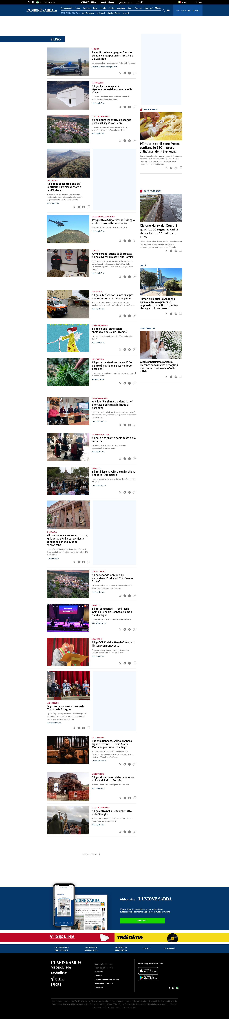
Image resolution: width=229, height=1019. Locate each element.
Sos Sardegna (88, 13)
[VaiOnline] (125, 2)
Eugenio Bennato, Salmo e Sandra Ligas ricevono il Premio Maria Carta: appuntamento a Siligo (112, 744)
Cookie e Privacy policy (104, 964)
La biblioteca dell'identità (121, 948)
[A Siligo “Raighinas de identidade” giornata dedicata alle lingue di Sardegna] (68, 411)
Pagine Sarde (169, 949)
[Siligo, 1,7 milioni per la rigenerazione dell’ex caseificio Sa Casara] (68, 95)
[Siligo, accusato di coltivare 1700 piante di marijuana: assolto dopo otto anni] (68, 372)
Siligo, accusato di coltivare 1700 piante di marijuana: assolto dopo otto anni (112, 365)
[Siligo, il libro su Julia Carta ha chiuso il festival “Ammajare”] (68, 481)
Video (77, 8)
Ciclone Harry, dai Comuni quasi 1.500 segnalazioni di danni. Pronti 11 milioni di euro (159, 231)
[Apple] (158, 970)
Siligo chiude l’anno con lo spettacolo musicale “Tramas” (110, 330)
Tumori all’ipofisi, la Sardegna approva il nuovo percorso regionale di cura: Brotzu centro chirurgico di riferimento (159, 303)
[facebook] (33, 2)
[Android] (158, 977)
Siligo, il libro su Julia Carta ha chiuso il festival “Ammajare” (113, 473)
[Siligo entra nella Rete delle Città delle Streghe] (68, 820)
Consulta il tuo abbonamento (61, 948)
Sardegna (87, 8)
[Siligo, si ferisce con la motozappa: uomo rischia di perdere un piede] (68, 304)
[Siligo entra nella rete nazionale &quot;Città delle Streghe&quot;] (68, 685)
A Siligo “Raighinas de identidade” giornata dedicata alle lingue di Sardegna (112, 404)
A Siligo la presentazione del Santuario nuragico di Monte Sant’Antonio (64, 187)
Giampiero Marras (99, 421)
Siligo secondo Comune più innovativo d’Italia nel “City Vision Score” (112, 578)
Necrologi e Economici (104, 968)
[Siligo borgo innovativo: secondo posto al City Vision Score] (68, 129)
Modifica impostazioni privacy (107, 980)
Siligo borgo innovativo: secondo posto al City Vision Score (111, 121)
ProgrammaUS (66, 8)
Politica (111, 8)
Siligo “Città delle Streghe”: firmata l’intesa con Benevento (113, 644)
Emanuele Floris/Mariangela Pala (104, 67)
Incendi (126, 13)
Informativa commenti (104, 983)
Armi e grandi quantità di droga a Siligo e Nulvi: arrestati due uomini (112, 255)
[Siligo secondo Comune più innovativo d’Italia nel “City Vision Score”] (68, 584)
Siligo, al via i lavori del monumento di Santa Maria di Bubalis (113, 779)
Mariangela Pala (98, 103)
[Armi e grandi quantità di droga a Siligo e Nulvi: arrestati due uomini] (68, 263)
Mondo (103, 8)
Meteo (158, 8)
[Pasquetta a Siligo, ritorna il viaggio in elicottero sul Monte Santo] (68, 229)
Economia (121, 8)
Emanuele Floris (98, 379)
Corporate (99, 987)
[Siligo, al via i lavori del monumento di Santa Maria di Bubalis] (68, 786)
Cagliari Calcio (113, 13)
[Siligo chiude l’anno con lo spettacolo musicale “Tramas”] (68, 338)
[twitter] (29, 2)
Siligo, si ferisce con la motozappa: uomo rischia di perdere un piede (112, 296)
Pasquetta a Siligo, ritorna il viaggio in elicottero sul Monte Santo (113, 221)
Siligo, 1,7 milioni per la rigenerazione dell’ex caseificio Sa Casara (112, 89)
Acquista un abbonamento (91, 948)
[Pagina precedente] (99, 854)
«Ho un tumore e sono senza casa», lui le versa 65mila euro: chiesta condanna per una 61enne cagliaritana (67, 540)
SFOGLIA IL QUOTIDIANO (187, 10)
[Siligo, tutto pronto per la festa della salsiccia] (68, 447)
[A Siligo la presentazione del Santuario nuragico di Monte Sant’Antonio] (68, 163)
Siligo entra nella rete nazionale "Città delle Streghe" (65, 708)
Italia (95, 8)
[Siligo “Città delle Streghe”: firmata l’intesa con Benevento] (68, 652)
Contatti (98, 976)
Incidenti (101, 13)
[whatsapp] (37, 2)
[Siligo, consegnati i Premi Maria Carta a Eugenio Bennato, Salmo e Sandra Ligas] (68, 618)
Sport (130, 8)
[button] (120, 73)
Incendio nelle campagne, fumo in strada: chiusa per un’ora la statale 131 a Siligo (112, 55)
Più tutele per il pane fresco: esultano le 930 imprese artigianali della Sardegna (160, 147)
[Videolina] (88, 2)
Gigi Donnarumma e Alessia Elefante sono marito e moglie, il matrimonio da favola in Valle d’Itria (159, 366)
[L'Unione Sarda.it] (42, 10)
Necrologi (149, 8)
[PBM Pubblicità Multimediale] (139, 2)
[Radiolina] (107, 2)
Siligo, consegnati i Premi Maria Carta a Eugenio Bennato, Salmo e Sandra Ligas (112, 612)
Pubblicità (99, 972)
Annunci (138, 8)
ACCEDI (198, 2)
